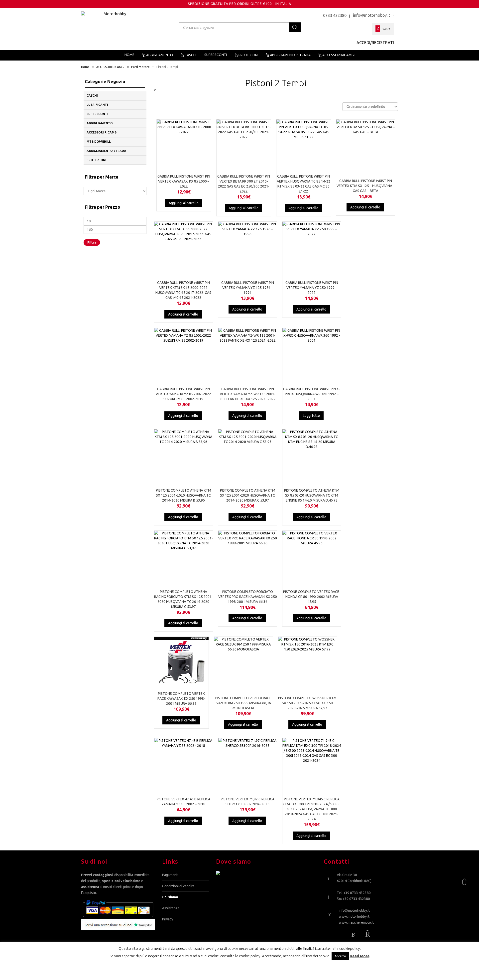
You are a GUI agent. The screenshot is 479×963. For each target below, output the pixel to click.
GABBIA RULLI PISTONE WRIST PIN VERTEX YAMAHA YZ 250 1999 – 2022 (311, 288)
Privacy (167, 919)
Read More (359, 956)
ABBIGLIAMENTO (100, 123)
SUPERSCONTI (97, 114)
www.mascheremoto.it (356, 922)
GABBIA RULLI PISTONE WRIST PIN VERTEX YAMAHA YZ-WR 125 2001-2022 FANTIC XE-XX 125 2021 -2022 (248, 394)
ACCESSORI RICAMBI (110, 66)
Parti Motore (140, 66)
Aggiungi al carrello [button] (184, 203)
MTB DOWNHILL (99, 141)
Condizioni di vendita (178, 886)
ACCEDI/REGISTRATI (375, 42)
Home (85, 66)
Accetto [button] (340, 956)
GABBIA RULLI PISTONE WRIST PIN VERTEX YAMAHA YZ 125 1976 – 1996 (247, 288)
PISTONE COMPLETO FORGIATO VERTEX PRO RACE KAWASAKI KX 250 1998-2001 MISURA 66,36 (247, 597)
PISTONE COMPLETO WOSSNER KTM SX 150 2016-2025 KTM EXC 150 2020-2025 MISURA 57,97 (307, 703)
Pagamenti (170, 875)
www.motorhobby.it (354, 916)
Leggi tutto (311, 416)
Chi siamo (170, 897)
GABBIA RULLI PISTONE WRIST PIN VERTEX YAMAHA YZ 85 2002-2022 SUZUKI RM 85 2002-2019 (183, 394)
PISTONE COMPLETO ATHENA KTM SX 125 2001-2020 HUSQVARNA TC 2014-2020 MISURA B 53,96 (183, 495)
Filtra (91, 242)
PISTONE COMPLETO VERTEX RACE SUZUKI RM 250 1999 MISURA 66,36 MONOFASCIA (243, 703)
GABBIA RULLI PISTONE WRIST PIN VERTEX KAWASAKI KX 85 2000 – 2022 (183, 181)
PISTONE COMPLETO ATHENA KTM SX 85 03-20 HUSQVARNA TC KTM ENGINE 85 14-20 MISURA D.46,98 (311, 495)
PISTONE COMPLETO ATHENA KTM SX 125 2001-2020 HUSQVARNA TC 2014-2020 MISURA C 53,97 (247, 495)
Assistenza (170, 908)
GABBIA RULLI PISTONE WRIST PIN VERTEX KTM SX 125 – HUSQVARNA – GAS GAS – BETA (366, 186)
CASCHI (92, 95)
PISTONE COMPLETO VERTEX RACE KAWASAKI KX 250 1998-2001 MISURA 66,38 (181, 699)
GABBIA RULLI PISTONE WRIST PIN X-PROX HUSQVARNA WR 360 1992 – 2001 (311, 394)
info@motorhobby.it (354, 911)
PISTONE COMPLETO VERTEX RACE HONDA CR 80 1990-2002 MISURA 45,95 (311, 597)
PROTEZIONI (96, 160)
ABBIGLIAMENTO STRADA (106, 150)
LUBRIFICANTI (97, 104)
